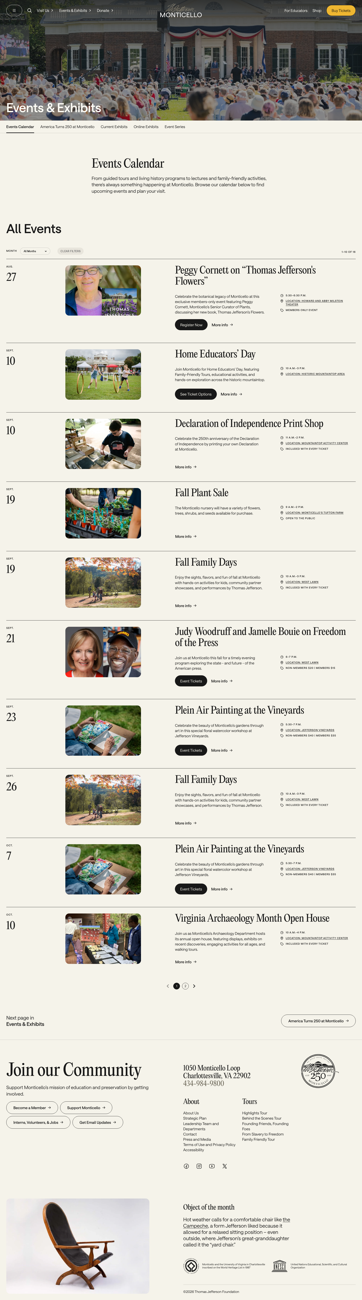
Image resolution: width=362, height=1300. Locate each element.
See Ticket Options (196, 394)
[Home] (181, 10)
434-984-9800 (203, 1084)
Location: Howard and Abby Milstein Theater (314, 302)
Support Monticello (83, 1107)
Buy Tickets (341, 10)
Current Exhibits (114, 126)
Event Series (175, 126)
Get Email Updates (95, 1122)
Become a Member (29, 1107)
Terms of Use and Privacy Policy (209, 1144)
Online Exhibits (146, 126)
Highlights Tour (254, 1113)
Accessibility (193, 1149)
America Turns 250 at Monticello (67, 126)
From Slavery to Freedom (263, 1134)
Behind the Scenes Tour (262, 1118)
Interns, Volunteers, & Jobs (35, 1122)
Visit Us (43, 10)
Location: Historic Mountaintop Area (315, 374)
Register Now (191, 324)
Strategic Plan (195, 1118)
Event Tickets (191, 681)
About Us (191, 1113)
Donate (103, 10)
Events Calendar (20, 126)
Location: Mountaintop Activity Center (317, 443)
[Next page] (194, 986)
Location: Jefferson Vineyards (310, 730)
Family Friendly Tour (258, 1139)
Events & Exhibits (73, 10)
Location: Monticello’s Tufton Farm (315, 512)
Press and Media (197, 1139)
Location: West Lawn (302, 582)
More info (220, 325)
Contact (190, 1134)
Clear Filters (70, 251)
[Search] (29, 10)
